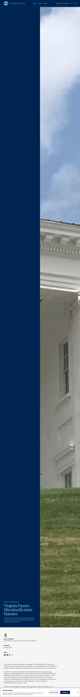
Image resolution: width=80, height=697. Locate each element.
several (26, 668)
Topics (35, 3)
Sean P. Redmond (9, 639)
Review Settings (54, 692)
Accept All (65, 692)
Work (45, 3)
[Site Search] (72, 3)
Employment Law (14, 602)
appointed (44, 679)
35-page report (32, 686)
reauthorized (10, 681)
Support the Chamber (62, 3)
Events (40, 3)
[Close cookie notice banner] (77, 692)
